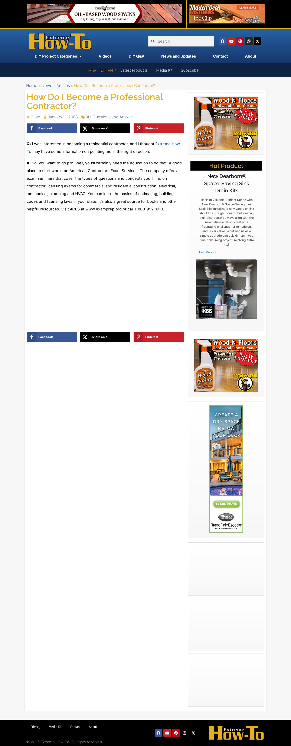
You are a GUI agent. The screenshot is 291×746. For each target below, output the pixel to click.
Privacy (35, 727)
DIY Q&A (136, 56)
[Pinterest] (240, 41)
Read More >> (207, 252)
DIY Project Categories (56, 56)
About (250, 56)
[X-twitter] (257, 41)
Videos (105, 56)
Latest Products (134, 70)
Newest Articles (56, 85)
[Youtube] (231, 41)
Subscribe (190, 70)
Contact (220, 56)
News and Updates (178, 56)
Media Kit (164, 70)
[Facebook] (222, 41)
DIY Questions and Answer (109, 117)
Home (31, 85)
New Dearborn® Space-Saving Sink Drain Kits (226, 183)
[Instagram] (249, 41)
